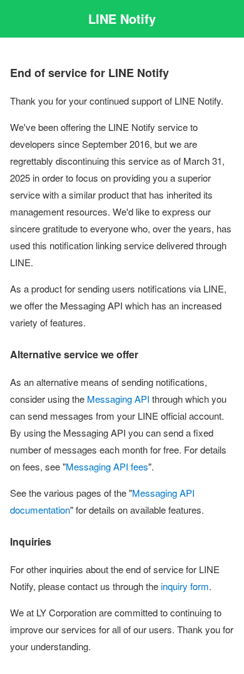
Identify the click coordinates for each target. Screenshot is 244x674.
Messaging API (118, 398)
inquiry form (185, 586)
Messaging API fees (107, 466)
